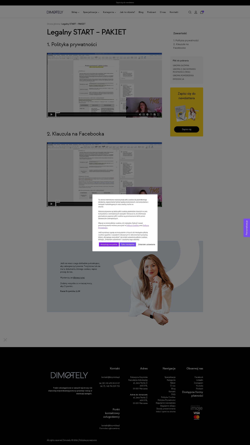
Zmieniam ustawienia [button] (146, 244)
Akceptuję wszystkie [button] (109, 244)
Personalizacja (246, 228)
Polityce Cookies (132, 225)
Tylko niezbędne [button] (127, 244)
